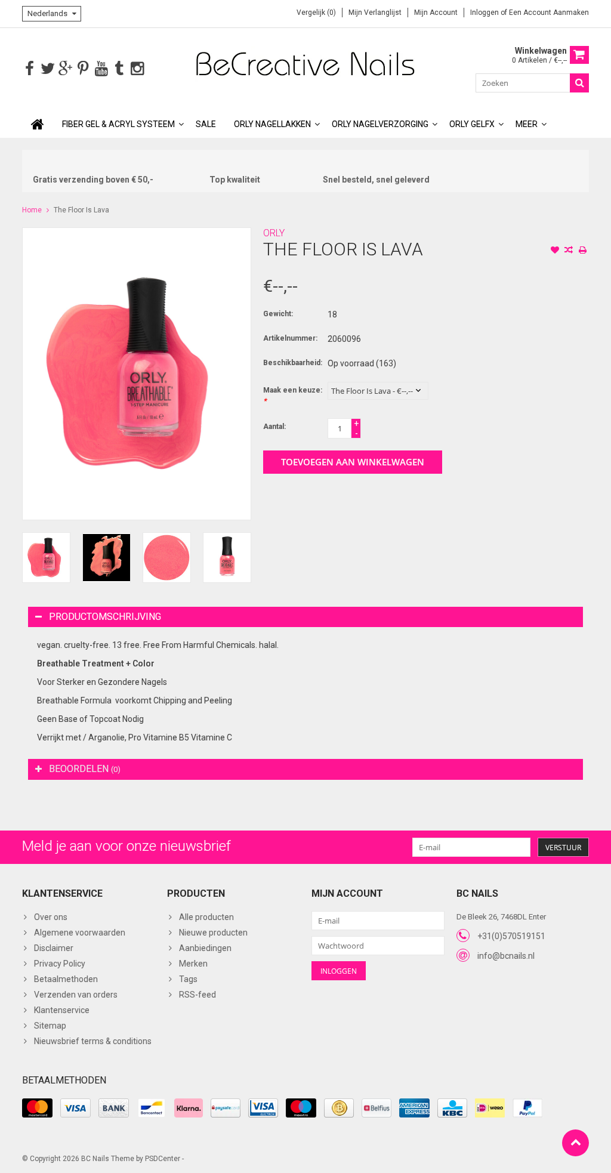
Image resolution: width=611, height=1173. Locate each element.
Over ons (50, 917)
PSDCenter (162, 1159)
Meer (527, 124)
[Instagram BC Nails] (136, 69)
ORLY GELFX (472, 124)
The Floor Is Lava (81, 210)
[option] (46, 557)
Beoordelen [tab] (85, 768)
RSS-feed (197, 994)
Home (32, 210)
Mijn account (436, 12)
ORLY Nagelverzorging (380, 124)
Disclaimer (53, 948)
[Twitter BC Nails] (47, 69)
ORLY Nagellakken (272, 124)
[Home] (37, 124)
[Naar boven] (575, 1142)
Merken (193, 963)
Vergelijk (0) (316, 12)
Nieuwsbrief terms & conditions (93, 1041)
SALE (206, 124)
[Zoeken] (579, 82)
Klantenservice (62, 1010)
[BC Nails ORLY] (305, 63)
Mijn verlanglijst (375, 12)
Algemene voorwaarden (79, 932)
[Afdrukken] (582, 251)
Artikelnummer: (290, 338)
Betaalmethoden (66, 979)
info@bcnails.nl (506, 956)
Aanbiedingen (205, 948)
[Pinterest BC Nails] (83, 69)
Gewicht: (278, 314)
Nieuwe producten (213, 932)
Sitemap (50, 1025)
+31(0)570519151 (511, 936)
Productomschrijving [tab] (105, 616)
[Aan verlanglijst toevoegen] (555, 251)
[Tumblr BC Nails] (119, 69)
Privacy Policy (59, 963)
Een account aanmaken (549, 12)
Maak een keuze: (292, 395)
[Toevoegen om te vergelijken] (568, 251)
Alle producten (206, 917)
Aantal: (274, 426)
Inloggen (485, 12)
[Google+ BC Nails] (65, 69)
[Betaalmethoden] (37, 1108)
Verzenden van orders (76, 994)
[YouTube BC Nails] (101, 69)
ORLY (274, 233)
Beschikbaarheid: (292, 363)
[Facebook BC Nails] (29, 69)
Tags (188, 979)
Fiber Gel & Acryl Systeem (118, 124)
